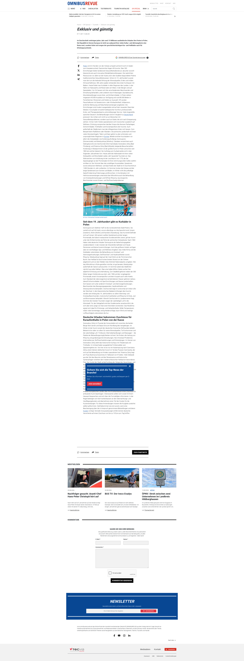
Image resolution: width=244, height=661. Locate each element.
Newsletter (154, 3)
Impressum (147, 656)
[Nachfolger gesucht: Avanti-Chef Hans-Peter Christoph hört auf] (85, 478)
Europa (106, 136)
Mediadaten (145, 649)
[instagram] (124, 635)
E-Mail (98, 539)
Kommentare (84, 57)
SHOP (161, 3)
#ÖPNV (152, 490)
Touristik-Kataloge (121, 9)
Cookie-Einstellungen (171, 656)
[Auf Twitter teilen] (79, 70)
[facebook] (114, 635)
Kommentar (99, 547)
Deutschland (128, 115)
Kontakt (157, 649)
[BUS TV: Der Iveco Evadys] (122, 478)
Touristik (95, 25)
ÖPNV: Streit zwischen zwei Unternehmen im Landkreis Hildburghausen (156, 496)
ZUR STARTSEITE (140, 452)
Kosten (85, 411)
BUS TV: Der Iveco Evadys (118, 493)
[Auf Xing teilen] (78, 79)
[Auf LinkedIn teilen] (78, 74)
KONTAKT (168, 3)
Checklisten (93, 9)
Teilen (97, 57)
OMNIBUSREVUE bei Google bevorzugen (132, 57)
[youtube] (119, 635)
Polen (85, 66)
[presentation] (174, 16)
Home (79, 25)
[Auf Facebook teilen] (78, 66)
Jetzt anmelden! (94, 384)
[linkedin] (129, 635)
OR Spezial (136, 9)
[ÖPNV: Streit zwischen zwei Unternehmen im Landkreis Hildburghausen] (159, 478)
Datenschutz (160, 656)
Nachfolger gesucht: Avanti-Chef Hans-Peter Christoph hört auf (84, 495)
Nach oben (171, 640)
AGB (153, 656)
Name (125, 539)
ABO (174, 3)
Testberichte (106, 9)
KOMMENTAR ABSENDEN (122, 581)
